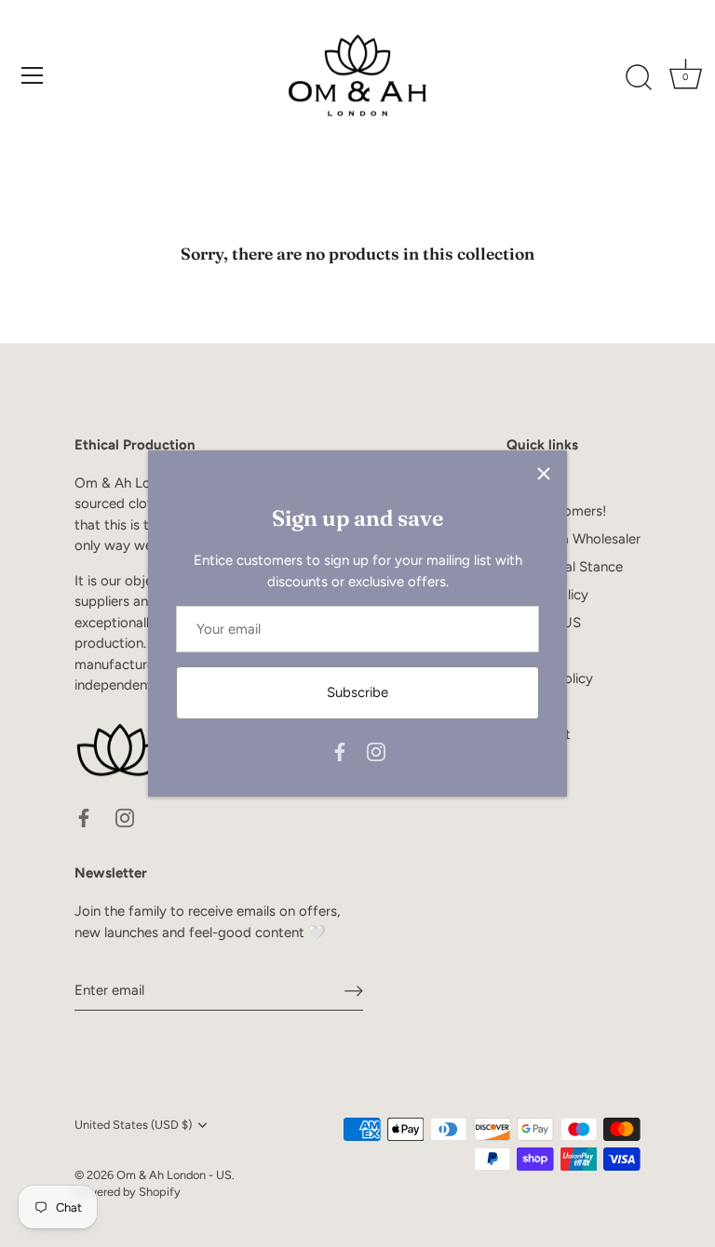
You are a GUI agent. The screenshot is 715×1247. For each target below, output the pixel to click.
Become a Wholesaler (573, 538)
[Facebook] (340, 751)
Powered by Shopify (127, 1192)
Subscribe (357, 692)
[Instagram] (376, 751)
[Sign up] (353, 991)
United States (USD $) (133, 1125)
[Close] (543, 473)
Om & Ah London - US (174, 1175)
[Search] (638, 78)
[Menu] (32, 75)
